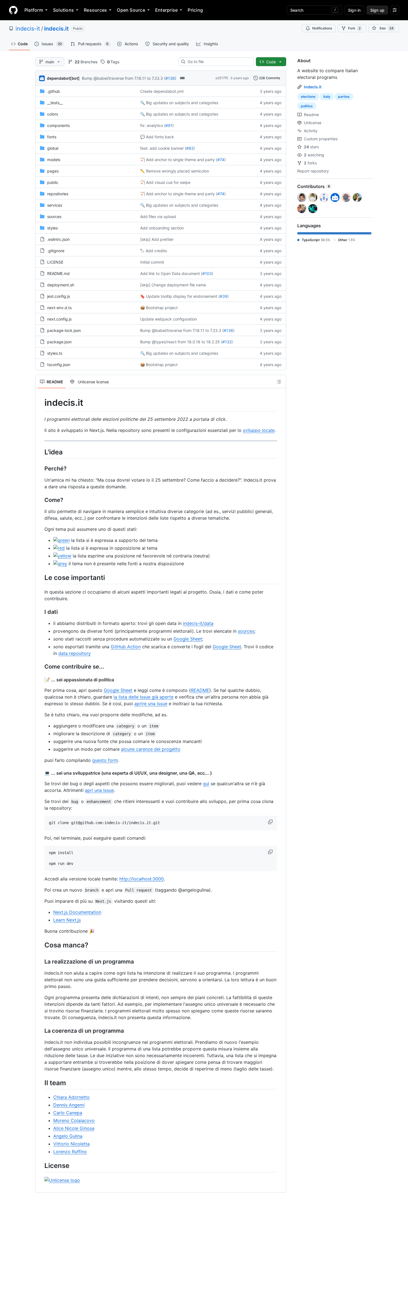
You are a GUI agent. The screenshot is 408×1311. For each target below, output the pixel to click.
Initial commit (152, 262)
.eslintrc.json (58, 239)
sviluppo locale (258, 430)
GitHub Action (126, 646)
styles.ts (54, 353)
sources (54, 216)
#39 (223, 296)
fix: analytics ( (152, 125)
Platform (33, 10)
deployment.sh (60, 284)
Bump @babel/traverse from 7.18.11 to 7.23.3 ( (123, 78)
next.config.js (59, 319)
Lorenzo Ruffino (70, 1151)
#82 (189, 148)
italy (326, 96)
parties (344, 96)
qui (206, 783)
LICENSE (55, 262)
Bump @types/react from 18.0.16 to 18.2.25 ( (181, 341)
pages (53, 171)
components (58, 125)
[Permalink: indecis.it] (40, 403)
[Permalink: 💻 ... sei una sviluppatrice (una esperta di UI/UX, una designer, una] (40, 773)
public (52, 182)
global (52, 148)
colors (52, 114)
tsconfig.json (58, 364)
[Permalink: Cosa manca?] (40, 945)
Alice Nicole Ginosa (73, 1128)
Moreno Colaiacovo (74, 1120)
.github (53, 91)
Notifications (322, 28)
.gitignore (55, 250)
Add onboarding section (162, 228)
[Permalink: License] (40, 1166)
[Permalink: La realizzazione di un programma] (40, 962)
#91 (168, 125)
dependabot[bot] (63, 78)
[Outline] (279, 381)
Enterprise (166, 10)
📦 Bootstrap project (159, 307)
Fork (354, 28)
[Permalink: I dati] (40, 612)
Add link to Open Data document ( (171, 273)
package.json (59, 341)
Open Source (131, 10)
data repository (74, 653)
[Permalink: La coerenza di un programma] (40, 1031)
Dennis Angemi (69, 1105)
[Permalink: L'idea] (40, 452)
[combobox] (218, 61)
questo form (105, 760)
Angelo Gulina (67, 1136)
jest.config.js (58, 296)
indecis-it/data (198, 623)
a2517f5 (221, 78)
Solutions (63, 10)
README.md (58, 273)
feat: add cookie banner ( (163, 148)
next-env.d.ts (59, 307)
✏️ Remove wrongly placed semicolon (174, 171)
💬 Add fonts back (157, 136)
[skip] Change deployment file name (173, 284)
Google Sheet (187, 639)
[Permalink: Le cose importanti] (40, 577)
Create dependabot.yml (161, 91)
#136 (170, 78)
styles (52, 228)
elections (308, 96)
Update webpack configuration (168, 319)
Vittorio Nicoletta (71, 1144)
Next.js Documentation (77, 912)
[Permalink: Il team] (40, 1083)
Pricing (195, 10)
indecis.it (56, 28)
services (54, 205)
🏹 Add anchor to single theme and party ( (178, 159)
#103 (207, 273)
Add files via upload (158, 216)
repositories (57, 193)
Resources (95, 10)
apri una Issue (99, 790)
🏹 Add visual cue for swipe (165, 182)
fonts (51, 136)
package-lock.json (64, 330)
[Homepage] (13, 10)
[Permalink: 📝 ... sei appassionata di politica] (40, 680)
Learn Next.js (67, 920)
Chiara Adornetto (71, 1097)
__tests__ (55, 102)
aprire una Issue (150, 703)
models (53, 159)
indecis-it (28, 28)
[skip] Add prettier (156, 239)
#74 (220, 159)
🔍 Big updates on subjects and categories (179, 102)
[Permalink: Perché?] (40, 468)
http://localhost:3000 (141, 879)
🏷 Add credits (153, 250)
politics (307, 106)
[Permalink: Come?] (40, 500)
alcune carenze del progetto (150, 749)
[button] (271, 822)
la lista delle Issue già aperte (143, 697)
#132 (226, 341)
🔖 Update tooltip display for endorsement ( (180, 296)
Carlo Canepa (67, 1112)
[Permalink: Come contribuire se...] (40, 666)
